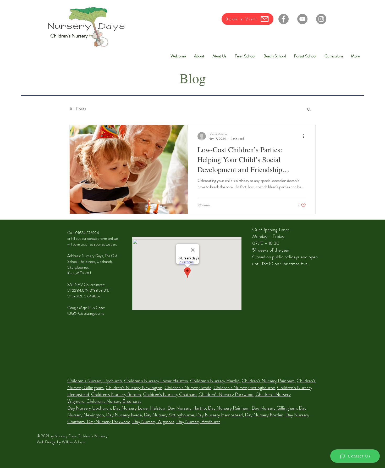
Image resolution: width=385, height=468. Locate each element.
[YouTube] (302, 19)
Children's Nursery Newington (134, 387)
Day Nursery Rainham (229, 408)
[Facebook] (283, 19)
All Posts (77, 109)
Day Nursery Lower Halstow (139, 408)
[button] (308, 109)
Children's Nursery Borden (116, 394)
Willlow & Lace (73, 442)
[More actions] (305, 136)
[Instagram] (321, 19)
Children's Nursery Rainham (268, 380)
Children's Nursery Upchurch (94, 380)
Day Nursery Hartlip (187, 408)
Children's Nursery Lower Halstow (156, 380)
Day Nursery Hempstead (219, 414)
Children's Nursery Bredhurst (113, 401)
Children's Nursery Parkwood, (227, 394)
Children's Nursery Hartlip (215, 380)
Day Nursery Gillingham (274, 408)
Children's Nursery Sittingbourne (244, 387)
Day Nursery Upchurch (89, 408)
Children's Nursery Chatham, (171, 394)
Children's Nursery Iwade (187, 387)
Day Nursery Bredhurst (198, 421)
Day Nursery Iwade (124, 414)
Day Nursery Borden (264, 414)
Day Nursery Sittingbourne (169, 414)
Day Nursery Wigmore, (155, 421)
